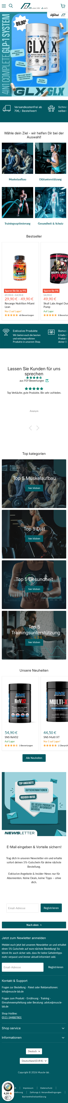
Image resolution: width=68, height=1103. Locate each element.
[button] (31, 427)
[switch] (8, 1098)
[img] (34, 377)
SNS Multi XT (52, 737)
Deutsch (32, 1051)
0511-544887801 (12, 1017)
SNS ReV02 (11, 737)
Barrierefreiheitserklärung (34, 1096)
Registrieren (51, 907)
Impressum (28, 1088)
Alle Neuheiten (34, 757)
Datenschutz (46, 1088)
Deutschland (32, 1060)
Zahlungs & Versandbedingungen (45, 1092)
